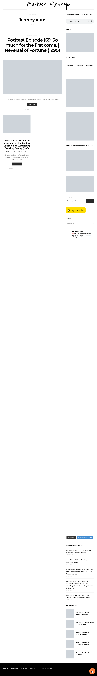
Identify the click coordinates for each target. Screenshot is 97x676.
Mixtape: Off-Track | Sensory (82, 654)
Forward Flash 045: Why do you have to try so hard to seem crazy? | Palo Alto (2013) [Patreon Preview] (79, 571)
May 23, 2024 (26, 55)
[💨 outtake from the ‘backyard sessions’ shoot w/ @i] (87, 332)
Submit (24, 669)
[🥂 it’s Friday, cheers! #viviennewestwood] (87, 243)
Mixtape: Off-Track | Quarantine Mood (82, 613)
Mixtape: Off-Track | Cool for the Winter (84, 623)
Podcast (35, 35)
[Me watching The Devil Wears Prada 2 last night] (72, 330)
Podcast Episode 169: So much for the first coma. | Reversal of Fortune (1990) (32, 45)
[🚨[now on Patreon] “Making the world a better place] (72, 484)
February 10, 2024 (11, 151)
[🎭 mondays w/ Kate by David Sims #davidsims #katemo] (72, 244)
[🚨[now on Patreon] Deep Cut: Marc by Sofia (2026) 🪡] (87, 386)
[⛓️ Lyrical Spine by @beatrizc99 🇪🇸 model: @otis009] (87, 448)
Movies (29, 35)
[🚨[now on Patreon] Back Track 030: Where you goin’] (72, 386)
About (5, 669)
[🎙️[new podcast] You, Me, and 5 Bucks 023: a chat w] (72, 288)
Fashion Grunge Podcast (75, 545)
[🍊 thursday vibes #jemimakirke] (87, 252)
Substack (33, 669)
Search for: (69, 197)
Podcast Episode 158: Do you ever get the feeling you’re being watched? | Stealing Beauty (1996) (17, 144)
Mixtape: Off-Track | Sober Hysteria (82, 633)
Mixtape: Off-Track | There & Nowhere (82, 643)
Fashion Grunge (36, 55)
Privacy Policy (46, 669)
